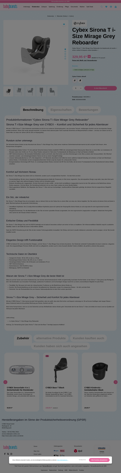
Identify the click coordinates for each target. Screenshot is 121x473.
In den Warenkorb (100, 88)
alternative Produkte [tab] (51, 338)
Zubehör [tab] (23, 338)
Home (35, 446)
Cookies (81, 470)
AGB (66, 470)
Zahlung (60, 470)
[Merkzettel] (106, 7)
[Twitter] (8, 454)
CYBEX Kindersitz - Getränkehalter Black (93, 389)
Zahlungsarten (58, 446)
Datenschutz (53, 470)
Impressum (44, 470)
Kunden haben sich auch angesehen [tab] (60, 346)
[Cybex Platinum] (79, 23)
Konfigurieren (82, 459)
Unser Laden (37, 454)
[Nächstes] (116, 382)
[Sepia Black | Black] (80, 80)
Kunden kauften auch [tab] (88, 338)
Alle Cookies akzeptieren (99, 460)
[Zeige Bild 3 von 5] (65, 54)
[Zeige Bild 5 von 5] (65, 58)
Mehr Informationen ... (62, 460)
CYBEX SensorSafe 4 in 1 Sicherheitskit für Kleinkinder (20, 389)
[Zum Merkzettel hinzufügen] (64, 24)
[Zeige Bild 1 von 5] (65, 49)
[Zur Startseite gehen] (10, 6)
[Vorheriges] (5, 382)
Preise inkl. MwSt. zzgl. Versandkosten (84, 60)
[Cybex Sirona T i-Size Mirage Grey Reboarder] (35, 52)
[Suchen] (102, 7)
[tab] (33, 111)
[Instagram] (11, 454)
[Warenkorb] (116, 7)
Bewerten (75, 66)
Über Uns (36, 451)
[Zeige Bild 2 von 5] (65, 51)
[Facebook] (5, 454)
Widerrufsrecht (73, 470)
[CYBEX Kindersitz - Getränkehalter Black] (99, 370)
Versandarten (78, 446)
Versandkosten (47, 466)
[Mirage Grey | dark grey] (74, 80)
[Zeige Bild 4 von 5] (65, 56)
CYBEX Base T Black (55, 388)
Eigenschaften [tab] (61, 109)
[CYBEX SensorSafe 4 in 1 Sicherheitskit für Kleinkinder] (22, 370)
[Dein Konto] (111, 7)
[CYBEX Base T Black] (60, 370)
